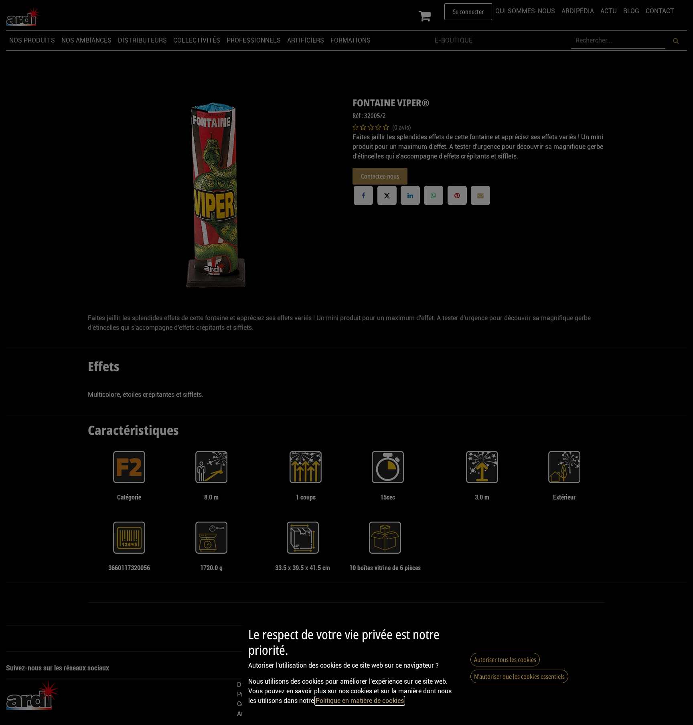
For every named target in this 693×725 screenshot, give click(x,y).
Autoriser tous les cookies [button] (505, 659)
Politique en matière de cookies (360, 701)
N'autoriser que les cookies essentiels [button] (519, 676)
